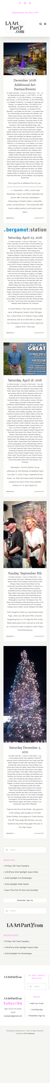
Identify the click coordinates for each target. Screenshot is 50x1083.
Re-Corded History (18, 446)
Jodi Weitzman (35, 134)
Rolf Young (11, 168)
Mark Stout (31, 278)
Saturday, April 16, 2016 (25, 356)
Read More (9, 218)
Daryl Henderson (25, 257)
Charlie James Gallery (33, 402)
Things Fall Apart (38, 299)
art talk (26, 246)
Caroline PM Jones (13, 118)
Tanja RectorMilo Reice (13, 175)
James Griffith (35, 132)
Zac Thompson (34, 303)
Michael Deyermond (14, 157)
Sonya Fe (40, 292)
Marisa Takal (24, 278)
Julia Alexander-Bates (36, 139)
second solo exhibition (23, 598)
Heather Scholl (16, 132)
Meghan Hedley (14, 155)
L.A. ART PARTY (30, 95)
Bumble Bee (12, 765)
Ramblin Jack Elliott (22, 792)
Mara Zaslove (19, 432)
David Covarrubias (37, 257)
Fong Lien (40, 414)
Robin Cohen (27, 448)
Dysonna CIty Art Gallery (27, 260)
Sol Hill (34, 292)
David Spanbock (37, 409)
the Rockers (27, 802)
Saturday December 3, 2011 (25, 691)
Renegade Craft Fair (26, 166)
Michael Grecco (21, 280)
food (10, 416)
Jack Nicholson (35, 774)
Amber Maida (12, 579)
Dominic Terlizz (12, 127)
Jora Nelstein (28, 136)
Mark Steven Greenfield (21, 588)
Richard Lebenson (17, 448)
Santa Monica (16, 292)
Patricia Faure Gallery (15, 790)
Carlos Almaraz (17, 116)
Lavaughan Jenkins (32, 146)
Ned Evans (36, 159)
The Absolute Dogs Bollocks (25, 296)
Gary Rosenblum (13, 130)
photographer (11, 287)
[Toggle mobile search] (40, 24)
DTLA (9, 260)
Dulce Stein (14, 260)
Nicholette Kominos (14, 591)
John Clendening (19, 779)
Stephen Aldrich (29, 453)
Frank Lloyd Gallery (13, 772)
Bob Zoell (28, 763)
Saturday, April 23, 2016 (25, 238)
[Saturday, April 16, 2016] (25, 359)
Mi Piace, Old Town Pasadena (17, 866)
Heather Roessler (36, 416)
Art (37, 391)
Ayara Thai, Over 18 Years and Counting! (21, 890)
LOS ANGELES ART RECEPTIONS (27, 107)
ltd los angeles (23, 430)
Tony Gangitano (38, 175)
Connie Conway (12, 120)
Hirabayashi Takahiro (28, 264)
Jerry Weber (20, 269)
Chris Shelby (33, 118)
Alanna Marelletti (37, 386)
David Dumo (17, 409)
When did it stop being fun (30, 460)
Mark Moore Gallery (21, 434)
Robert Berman (33, 287)
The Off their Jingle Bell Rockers (28, 799)
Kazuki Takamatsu (25, 271)
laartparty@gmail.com (13, 1016)
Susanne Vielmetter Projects (33, 294)
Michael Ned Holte (33, 280)
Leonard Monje (34, 425)
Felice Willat (30, 584)
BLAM (18, 398)
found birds (19, 586)
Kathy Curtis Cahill (13, 271)
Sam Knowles (33, 792)
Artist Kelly (32, 246)
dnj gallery (29, 412)
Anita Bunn (20, 579)
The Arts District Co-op (24, 455)
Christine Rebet (33, 765)
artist (38, 760)
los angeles (30, 273)
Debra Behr (11, 412)
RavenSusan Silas (22, 595)
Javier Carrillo (18, 134)
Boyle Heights (25, 398)
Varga (23, 804)
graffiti (14, 416)
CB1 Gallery (23, 402)
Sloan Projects (18, 453)
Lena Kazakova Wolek (22, 425)
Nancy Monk (28, 159)
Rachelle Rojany (32, 444)
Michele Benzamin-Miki (28, 157)
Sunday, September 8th (25, 531)
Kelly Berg (27, 141)
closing (40, 118)
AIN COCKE (23, 386)
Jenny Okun (26, 134)
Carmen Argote (14, 402)
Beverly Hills (27, 395)
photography (17, 444)
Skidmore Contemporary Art (21, 171)
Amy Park (22, 244)
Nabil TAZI (15, 439)
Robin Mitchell (37, 166)
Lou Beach (38, 148)
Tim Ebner (11, 301)
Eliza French (39, 260)
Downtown (10, 414)
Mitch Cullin (29, 437)
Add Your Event (37, 1003)
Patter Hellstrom (30, 162)
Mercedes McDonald (25, 155)
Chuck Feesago (22, 581)
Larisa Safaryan (13, 146)
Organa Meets (23, 441)
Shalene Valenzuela (22, 168)
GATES (14, 264)
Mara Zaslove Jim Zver (24, 150)
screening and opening (16, 450)
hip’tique (19, 774)
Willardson (33, 804)
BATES (25, 393)
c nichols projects (24, 400)
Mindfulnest (23, 785)
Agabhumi (31, 758)
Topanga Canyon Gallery (15, 607)
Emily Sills (21, 769)
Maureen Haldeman (34, 434)
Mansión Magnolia (35, 430)
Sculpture (24, 292)
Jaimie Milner (27, 267)
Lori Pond (16, 427)
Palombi (38, 788)
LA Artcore (36, 586)
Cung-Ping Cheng (31, 120)
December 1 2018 (14, 125)
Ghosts (19, 264)
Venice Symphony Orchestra (33, 301)
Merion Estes (37, 155)
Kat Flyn (21, 141)
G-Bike (30, 772)
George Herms (37, 772)
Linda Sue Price (13, 273)
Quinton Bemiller (30, 593)
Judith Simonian (23, 139)
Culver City (35, 255)
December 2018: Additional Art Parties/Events (25, 54)
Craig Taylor (27, 407)
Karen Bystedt (29, 269)
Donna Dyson (37, 412)
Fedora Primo (29, 769)
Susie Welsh (38, 173)
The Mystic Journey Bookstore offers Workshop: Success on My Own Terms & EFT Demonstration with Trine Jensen (25, 602)
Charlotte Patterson (14, 255)
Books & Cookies (36, 763)
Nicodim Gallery (13, 441)
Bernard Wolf (18, 395)
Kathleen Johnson (29, 421)
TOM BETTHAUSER (18, 457)
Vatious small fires (31, 457)
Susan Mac (38, 453)
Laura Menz (34, 423)
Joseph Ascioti (36, 136)
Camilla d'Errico (38, 253)
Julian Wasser (29, 779)
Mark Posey (25, 152)
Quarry (24, 444)
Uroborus (35, 802)
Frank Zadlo (24, 772)
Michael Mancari (19, 437)
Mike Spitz (17, 283)
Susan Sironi (21, 600)
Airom (30, 386)
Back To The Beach (20, 248)
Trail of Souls (19, 301)
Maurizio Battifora (36, 152)
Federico (33, 414)
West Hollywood (23, 303)
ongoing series (37, 591)
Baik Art (19, 393)
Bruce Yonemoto (35, 398)
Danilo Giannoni (33, 581)
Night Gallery (33, 283)
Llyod (19, 781)
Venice (40, 457)
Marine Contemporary (27, 783)
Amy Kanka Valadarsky (28, 391)
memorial (10, 437)
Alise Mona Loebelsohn (22, 389)
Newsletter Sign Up (25, 900)
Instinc (20, 267)
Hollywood (12, 418)
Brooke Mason (28, 253)
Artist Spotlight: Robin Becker (17, 884)
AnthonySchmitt (23, 760)
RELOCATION (29, 446)
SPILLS (10, 294)
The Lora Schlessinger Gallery (17, 797)
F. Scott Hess (39, 127)
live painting (22, 273)
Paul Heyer (21, 285)
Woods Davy (25, 178)
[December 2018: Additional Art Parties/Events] (25, 59)
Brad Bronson (18, 253)
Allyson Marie (16, 391)
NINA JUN (15, 162)
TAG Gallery (12, 296)
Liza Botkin (16, 148)
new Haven (38, 439)
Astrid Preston (15, 113)
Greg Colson (32, 130)
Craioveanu (21, 120)
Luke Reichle (12, 150)
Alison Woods (34, 389)
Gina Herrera (24, 130)
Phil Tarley (38, 285)
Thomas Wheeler (27, 175)
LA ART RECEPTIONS (36, 100)
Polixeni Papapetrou (29, 790)
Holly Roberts (26, 132)
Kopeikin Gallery (37, 271)
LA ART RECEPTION (21, 100)
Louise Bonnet (33, 276)
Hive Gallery (26, 774)
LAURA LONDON (24, 423)
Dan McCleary (12, 123)
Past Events (31, 93)
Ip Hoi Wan (28, 418)
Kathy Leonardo (14, 93)
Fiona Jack (34, 262)
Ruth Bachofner (34, 289)
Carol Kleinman (37, 116)
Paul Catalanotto (33, 441)
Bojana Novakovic (21, 251)
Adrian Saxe (23, 758)
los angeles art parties (28, 148)
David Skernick (26, 409)
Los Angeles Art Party (21, 104)
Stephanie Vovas (18, 294)
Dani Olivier (15, 257)
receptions (16, 166)
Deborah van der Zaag (35, 123)
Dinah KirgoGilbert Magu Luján (31, 125)
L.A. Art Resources (19, 143)
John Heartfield (18, 136)
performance (30, 285)
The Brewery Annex (32, 600)
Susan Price (30, 173)
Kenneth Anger (12, 781)
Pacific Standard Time (29, 788)
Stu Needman (22, 173)
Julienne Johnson (12, 141)
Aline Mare (10, 389)
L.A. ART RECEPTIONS (23, 97)
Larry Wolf (21, 146)
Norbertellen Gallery (14, 788)
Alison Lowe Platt (12, 244)
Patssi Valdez (12, 593)
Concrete (36, 405)
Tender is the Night (37, 795)
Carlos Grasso (27, 116)
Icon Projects (20, 418)
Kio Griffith (14, 423)
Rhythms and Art (22, 287)
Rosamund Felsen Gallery (20, 289)
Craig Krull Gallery (26, 255)
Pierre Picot (29, 164)
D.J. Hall (39, 120)
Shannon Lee (33, 168)
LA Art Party (39, 143)
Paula (37, 162)
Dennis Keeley (20, 412)
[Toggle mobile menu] (45, 24)
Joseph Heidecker (12, 139)
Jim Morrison (18, 776)
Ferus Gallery (38, 769)
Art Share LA (19, 246)
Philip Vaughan (15, 164)
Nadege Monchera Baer (27, 439)
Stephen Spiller (12, 173)
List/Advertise (37, 1009)
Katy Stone (37, 779)
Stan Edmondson (36, 171)
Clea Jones (29, 405)
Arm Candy (33, 760)
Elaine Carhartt (20, 584)
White (27, 804)
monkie (30, 785)
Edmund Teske (12, 769)
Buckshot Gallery (12, 400)
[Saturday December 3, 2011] (25, 694)
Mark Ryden (38, 783)
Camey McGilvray (22, 765)
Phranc (23, 164)
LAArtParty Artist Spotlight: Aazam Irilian (21, 872)
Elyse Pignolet (30, 127)
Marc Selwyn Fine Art (30, 432)
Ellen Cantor (21, 127)
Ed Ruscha (39, 767)
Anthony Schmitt (12, 760)
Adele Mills (15, 386)
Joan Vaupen (35, 776)
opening (21, 162)
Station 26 (23, 795)
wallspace (14, 303)
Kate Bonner (38, 269)
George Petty (11, 774)
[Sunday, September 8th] (25, 534)
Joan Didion (26, 776)
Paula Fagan (21, 593)
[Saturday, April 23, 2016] (25, 230)
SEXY (29, 292)
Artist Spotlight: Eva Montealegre (18, 878)
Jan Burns (35, 267)
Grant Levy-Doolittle (23, 416)
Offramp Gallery (27, 591)
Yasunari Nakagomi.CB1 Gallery (33, 607)
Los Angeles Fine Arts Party (22, 111)
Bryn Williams (34, 113)
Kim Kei (34, 141)
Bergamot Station (32, 248)
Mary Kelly (39, 278)
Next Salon (36, 785)
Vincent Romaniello (14, 460)
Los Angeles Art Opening (15, 102)
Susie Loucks (12, 455)
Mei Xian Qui (12, 280)
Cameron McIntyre (36, 400)
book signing (32, 251)
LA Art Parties (30, 143)
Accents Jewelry (14, 758)
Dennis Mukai (31, 767)
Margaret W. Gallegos (15, 152)
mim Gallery (25, 283)
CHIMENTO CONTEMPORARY (16, 405)
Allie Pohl (38, 758)
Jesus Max (36, 418)
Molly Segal (19, 159)
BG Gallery (35, 395)
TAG (28, 795)
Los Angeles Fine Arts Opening (25, 108)
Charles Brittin (24, 118)
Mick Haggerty (14, 785)
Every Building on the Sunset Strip (19, 262)
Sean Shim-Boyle (29, 450)
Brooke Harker (25, 113)
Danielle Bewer (22, 123)
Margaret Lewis (36, 150)
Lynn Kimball (15, 278)
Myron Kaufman (35, 588)
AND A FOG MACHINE (33, 244)
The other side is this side (24, 299)
